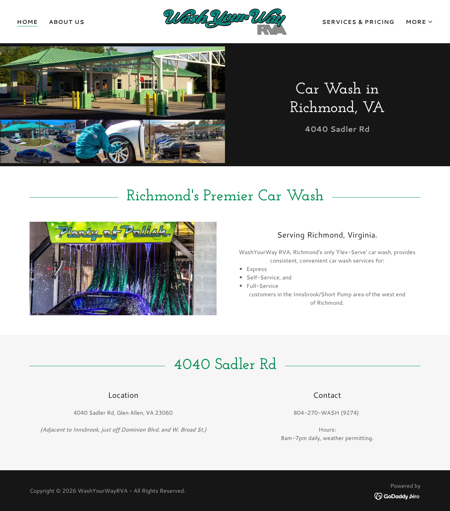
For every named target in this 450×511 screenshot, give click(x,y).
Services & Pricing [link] (358, 22)
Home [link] (27, 22)
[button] (419, 22)
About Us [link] (66, 22)
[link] (225, 21)
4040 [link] (316, 128)
